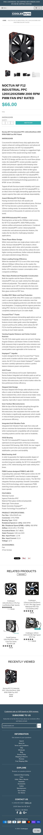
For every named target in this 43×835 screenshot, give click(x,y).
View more (21, 574)
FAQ (21, 748)
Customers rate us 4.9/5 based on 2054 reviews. (21, 711)
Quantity (4, 120)
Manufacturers (21, 788)
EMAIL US (28, 803)
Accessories (21, 784)
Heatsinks (21, 781)
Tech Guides (22, 790)
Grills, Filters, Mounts (21, 779)
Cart (39, 8)
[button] (7, 607)
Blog (21, 752)
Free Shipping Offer (21, 761)
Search (21, 741)
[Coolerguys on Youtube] (20, 813)
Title (3, 111)
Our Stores (21, 793)
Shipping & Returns (21, 756)
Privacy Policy (21, 754)
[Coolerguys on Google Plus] (24, 813)
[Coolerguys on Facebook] (17, 813)
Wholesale (21, 750)
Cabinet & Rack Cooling (21, 775)
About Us (21, 743)
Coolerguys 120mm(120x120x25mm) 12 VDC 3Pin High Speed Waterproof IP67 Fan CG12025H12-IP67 (32, 604)
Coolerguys (24, 828)
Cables (21, 786)
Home (4, 20)
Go (39, 725)
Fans (21, 777)
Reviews (21, 759)
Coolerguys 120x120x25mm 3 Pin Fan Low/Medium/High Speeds (11, 603)
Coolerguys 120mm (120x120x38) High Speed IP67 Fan (32, 635)
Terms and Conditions (21, 745)
